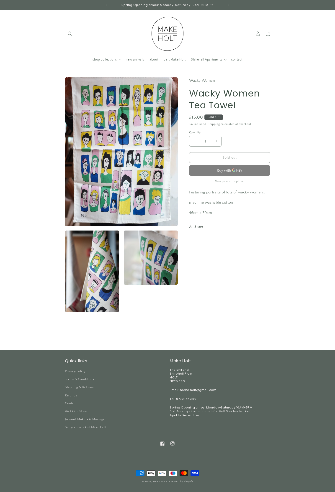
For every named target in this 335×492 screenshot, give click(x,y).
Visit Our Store (76, 411)
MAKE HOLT (160, 481)
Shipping (214, 124)
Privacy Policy (75, 371)
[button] (70, 34)
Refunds (71, 395)
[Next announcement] (228, 5)
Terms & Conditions (79, 379)
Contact (71, 403)
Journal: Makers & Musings (85, 419)
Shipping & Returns (79, 387)
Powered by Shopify (180, 481)
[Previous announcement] (107, 5)
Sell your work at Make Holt (85, 427)
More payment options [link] (229, 181)
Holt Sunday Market (234, 411)
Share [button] (198, 226)
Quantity (195, 132)
